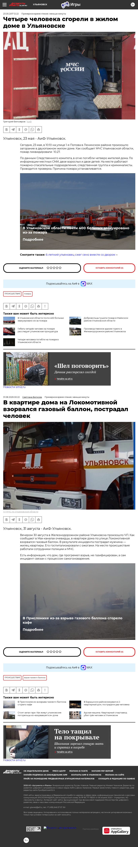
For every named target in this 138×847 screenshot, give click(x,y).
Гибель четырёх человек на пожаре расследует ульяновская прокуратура (38, 330)
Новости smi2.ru (14, 387)
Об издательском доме (36, 771)
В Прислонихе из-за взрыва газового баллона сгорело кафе (72, 620)
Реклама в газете (78, 771)
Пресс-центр (59, 771)
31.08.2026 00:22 (11, 397)
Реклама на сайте (114, 775)
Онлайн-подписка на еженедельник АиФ (45, 775)
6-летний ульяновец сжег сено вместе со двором (80, 254)
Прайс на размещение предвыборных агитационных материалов (59, 779)
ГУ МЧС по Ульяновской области (20, 511)
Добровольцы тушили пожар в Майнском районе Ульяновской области (106, 319)
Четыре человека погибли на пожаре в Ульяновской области (38, 340)
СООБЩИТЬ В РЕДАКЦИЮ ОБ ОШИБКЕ (116, 779)
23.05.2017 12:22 (11, 13)
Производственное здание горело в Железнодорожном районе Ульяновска (105, 330)
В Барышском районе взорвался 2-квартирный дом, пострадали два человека (106, 703)
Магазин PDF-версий (102, 771)
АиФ (29, 121)
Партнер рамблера (91, 829)
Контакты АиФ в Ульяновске (86, 775)
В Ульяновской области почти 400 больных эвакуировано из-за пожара (76, 230)
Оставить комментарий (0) (109, 268)
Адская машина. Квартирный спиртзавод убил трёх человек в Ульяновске (105, 714)
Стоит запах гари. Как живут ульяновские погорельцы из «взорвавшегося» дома (39, 714)
